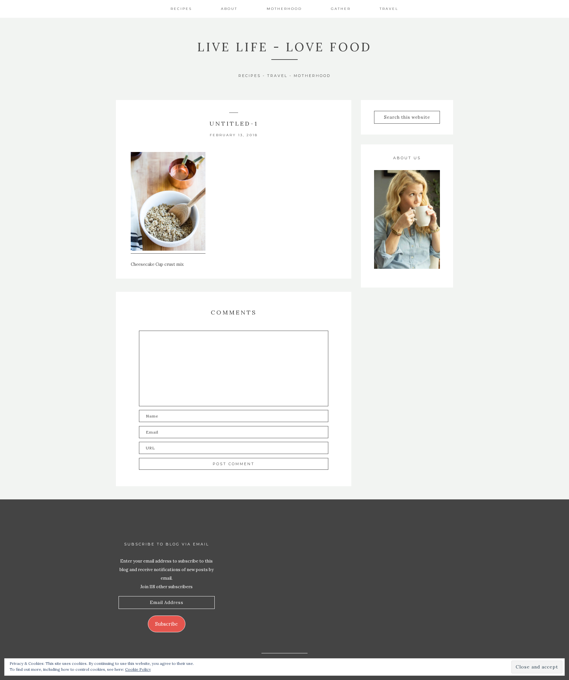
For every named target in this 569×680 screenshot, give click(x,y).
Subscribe (166, 624)
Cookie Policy (138, 669)
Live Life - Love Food (284, 47)
